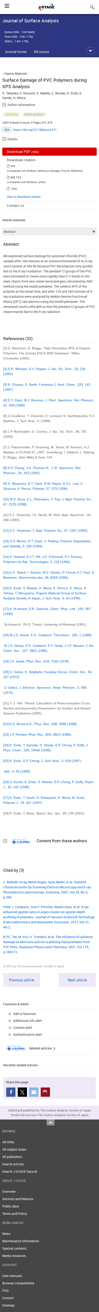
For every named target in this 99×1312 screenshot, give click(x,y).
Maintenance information (20, 1241)
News (6, 1233)
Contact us (15, 205)
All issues (41, 51)
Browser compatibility (18, 1283)
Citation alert (22, 1027)
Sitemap (8, 1305)
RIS (13, 166)
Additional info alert (27, 1020)
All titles (8, 1142)
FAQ (5, 1290)
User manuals (12, 1276)
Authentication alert (27, 1034)
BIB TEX (16, 177)
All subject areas (14, 1149)
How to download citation (24, 197)
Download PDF (23, 151)
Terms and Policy (14, 1213)
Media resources (14, 1256)
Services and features (17, 1199)
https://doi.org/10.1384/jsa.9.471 (35, 130)
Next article (77, 980)
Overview (9, 1191)
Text (14, 189)
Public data (10, 1206)
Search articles (13, 1164)
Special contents (14, 1248)
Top (51, 1122)
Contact (8, 1298)
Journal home (15, 51)
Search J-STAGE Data (18, 1171)
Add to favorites (24, 1014)
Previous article (21, 980)
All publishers (12, 1157)
